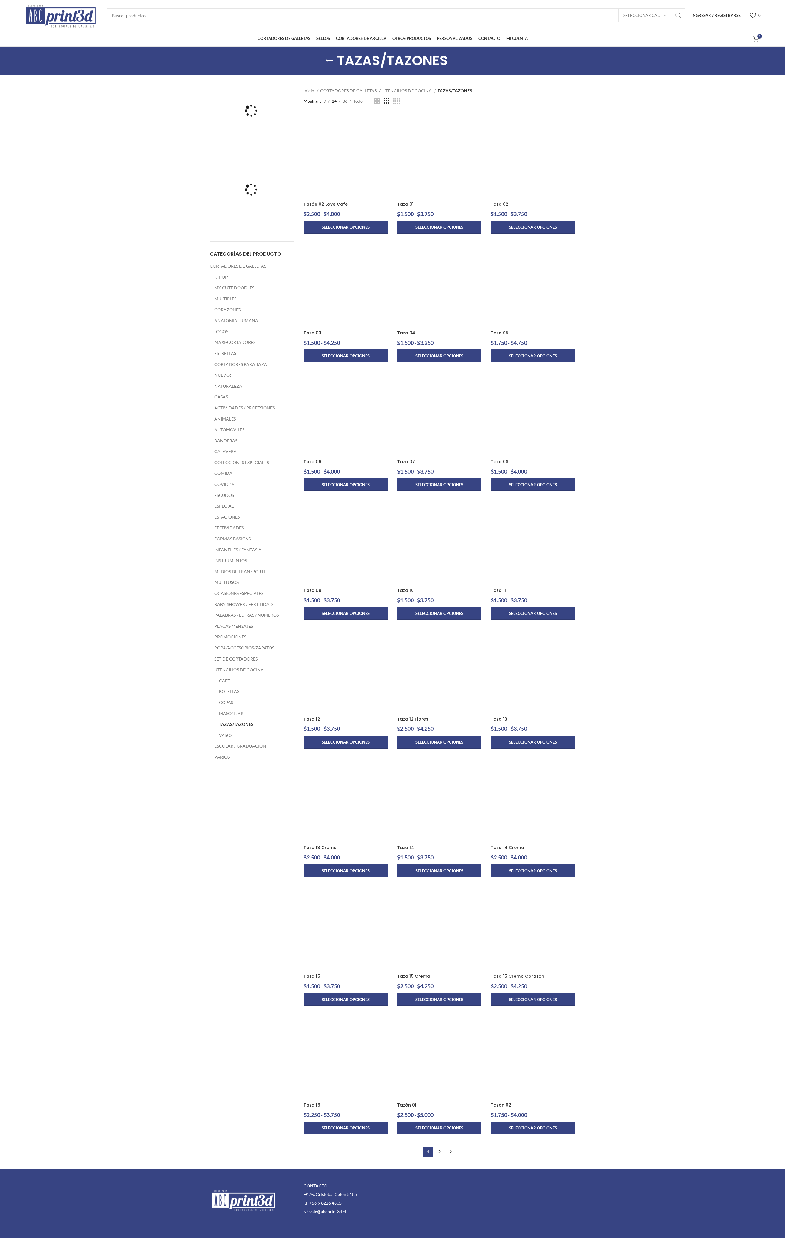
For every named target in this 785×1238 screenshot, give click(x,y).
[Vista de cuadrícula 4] (396, 101)
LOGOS (221, 331)
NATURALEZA (228, 386)
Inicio (309, 90)
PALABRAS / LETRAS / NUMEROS (246, 615)
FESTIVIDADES (229, 527)
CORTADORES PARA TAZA (240, 364)
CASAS (221, 396)
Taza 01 (405, 204)
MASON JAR (231, 713)
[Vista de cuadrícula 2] (377, 101)
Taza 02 (499, 204)
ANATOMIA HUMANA (236, 320)
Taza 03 (312, 333)
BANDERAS (225, 440)
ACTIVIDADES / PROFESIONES (244, 407)
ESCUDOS (224, 495)
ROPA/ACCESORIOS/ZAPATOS (244, 647)
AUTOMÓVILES (229, 429)
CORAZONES (227, 309)
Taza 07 (406, 462)
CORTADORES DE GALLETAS (238, 266)
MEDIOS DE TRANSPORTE (240, 571)
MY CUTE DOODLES (234, 287)
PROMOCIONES (230, 636)
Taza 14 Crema (507, 847)
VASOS (225, 735)
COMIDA (223, 473)
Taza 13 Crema (320, 847)
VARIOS (222, 757)
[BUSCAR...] (678, 15)
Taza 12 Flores (412, 719)
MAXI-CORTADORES (234, 342)
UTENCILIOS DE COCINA (239, 669)
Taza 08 (499, 462)
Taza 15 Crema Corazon (517, 976)
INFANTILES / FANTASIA (238, 549)
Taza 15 (312, 976)
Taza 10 (405, 590)
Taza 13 (499, 719)
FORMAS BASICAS (232, 538)
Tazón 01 (406, 1105)
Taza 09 (312, 590)
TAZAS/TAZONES (236, 724)
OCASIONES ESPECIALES (238, 593)
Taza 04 (406, 333)
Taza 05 (499, 333)
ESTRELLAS (225, 353)
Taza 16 (312, 1105)
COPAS (226, 702)
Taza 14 (405, 847)
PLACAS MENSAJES (233, 626)
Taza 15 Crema (413, 976)
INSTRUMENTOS (230, 560)
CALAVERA (225, 451)
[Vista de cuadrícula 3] (386, 101)
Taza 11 (498, 590)
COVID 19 (224, 484)
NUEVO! (222, 375)
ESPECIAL (224, 506)
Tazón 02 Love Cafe (326, 204)
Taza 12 (312, 719)
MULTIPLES (225, 298)
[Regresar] (329, 61)
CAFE (224, 680)
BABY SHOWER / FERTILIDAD (243, 604)
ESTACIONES (227, 517)
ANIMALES (225, 418)
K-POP (221, 277)
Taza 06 (312, 462)
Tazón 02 (501, 1105)
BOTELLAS (229, 691)
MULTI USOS (226, 582)
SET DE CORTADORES (236, 658)
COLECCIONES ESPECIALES (241, 462)
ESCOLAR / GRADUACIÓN (240, 746)
